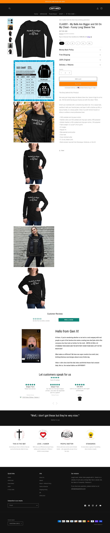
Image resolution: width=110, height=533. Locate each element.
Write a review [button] (68, 320)
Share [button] (62, 150)
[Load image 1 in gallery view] (10, 21)
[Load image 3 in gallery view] (10, 33)
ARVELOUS (10, 480)
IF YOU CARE (11, 489)
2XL (89, 43)
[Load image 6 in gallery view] (10, 51)
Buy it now (78, 84)
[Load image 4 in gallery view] (10, 39)
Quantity (61, 69)
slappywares (99, 524)
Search (41, 480)
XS (61, 43)
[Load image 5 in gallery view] (10, 45)
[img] (55, 377)
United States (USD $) (15, 523)
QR (40, 492)
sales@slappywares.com (78, 489)
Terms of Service (43, 486)
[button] (10, 8)
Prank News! (11, 483)
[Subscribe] (37, 505)
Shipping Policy (43, 489)
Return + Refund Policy (45, 483)
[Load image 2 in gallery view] (10, 27)
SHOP (9, 486)
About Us (41, 477)
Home (9, 477)
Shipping (61, 33)
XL (83, 43)
